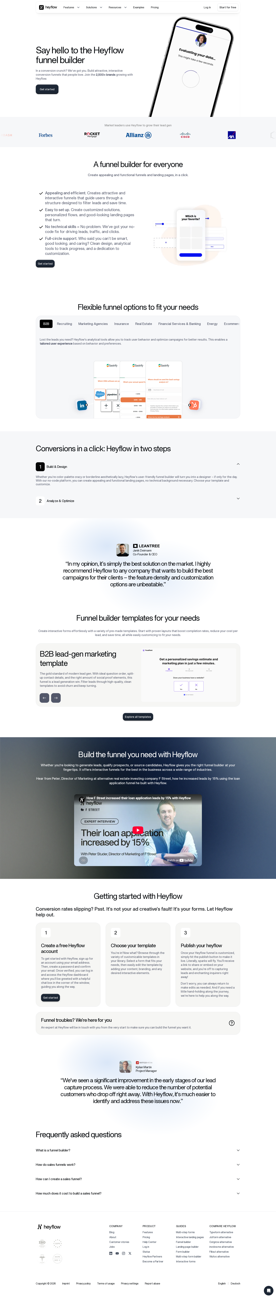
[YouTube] (117, 1253)
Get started (47, 89)
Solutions (91, 7)
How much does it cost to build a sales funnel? (68, 1193)
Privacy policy (83, 1283)
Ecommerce (233, 324)
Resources (115, 7)
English (222, 1283)
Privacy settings (129, 1283)
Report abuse (152, 1283)
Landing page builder (187, 1246)
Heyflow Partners (152, 1256)
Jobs (112, 1246)
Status (146, 1251)
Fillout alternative (219, 1251)
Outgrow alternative (220, 1242)
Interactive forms (185, 1261)
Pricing (155, 7)
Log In (207, 7)
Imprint (66, 1283)
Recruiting (64, 324)
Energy (212, 324)
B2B (46, 324)
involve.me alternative (221, 1246)
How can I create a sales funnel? (59, 1179)
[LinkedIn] (110, 1253)
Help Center (149, 1242)
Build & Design (57, 466)
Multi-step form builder (188, 1256)
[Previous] (44, 698)
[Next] (56, 698)
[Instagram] (123, 1253)
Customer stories (119, 1242)
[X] (130, 1253)
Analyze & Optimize (60, 501)
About (112, 1237)
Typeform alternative (221, 1232)
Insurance (121, 324)
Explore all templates (138, 716)
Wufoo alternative (219, 1256)
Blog (111, 1232)
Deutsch (235, 1283)
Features (69, 7)
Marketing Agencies (93, 324)
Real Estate (143, 324)
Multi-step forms (185, 1232)
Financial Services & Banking (179, 324)
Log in (146, 1246)
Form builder (183, 1251)
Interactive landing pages (190, 1237)
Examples (138, 7)
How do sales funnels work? (55, 1164)
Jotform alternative (220, 1237)
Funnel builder (183, 1242)
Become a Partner (153, 1261)
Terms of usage (106, 1283)
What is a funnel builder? (53, 1150)
